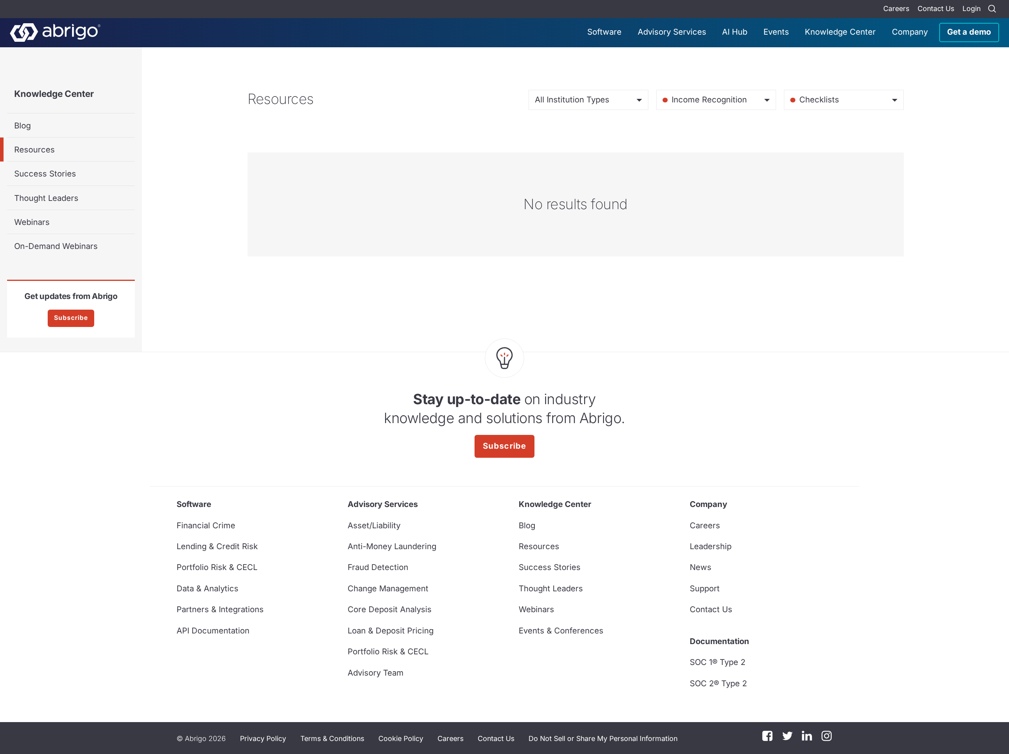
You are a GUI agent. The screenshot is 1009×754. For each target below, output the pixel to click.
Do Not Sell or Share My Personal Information (603, 738)
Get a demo (969, 32)
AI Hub (734, 32)
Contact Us (936, 8)
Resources (34, 149)
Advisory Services (672, 32)
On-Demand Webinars (56, 246)
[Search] (992, 9)
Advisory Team (376, 673)
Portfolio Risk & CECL (217, 567)
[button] (603, 738)
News (700, 567)
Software (604, 32)
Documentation (719, 641)
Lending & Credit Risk (217, 546)
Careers (896, 8)
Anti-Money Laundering (392, 546)
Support (705, 588)
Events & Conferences (561, 630)
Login (971, 8)
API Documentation (213, 630)
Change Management (388, 588)
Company (910, 32)
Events (776, 32)
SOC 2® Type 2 (718, 683)
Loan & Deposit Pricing (391, 630)
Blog (22, 125)
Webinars (32, 222)
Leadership (711, 546)
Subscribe (71, 317)
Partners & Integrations (220, 609)
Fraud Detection (378, 567)
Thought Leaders (46, 198)
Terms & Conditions (332, 738)
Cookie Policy (400, 738)
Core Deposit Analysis (390, 609)
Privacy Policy (263, 738)
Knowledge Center (840, 32)
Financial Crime (206, 525)
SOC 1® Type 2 (717, 662)
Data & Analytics (207, 588)
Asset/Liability (374, 525)
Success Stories (45, 173)
